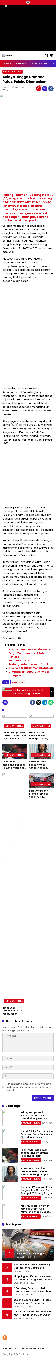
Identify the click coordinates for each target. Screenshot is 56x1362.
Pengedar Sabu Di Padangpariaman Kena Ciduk (29, 662)
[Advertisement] (28, 164)
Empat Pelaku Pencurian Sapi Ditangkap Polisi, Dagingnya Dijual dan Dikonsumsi (41, 735)
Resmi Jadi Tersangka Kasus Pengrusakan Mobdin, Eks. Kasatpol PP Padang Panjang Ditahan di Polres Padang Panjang (14, 1011)
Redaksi (6, 88)
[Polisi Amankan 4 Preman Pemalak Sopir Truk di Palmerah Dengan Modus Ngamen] (41, 780)
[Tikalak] (7, 55)
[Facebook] (32, 702)
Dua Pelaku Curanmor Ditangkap (31, 668)
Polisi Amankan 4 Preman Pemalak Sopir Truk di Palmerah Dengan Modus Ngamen (39, 794)
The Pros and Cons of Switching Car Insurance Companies (32, 1266)
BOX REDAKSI (9, 1348)
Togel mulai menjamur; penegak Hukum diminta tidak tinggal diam (14, 764)
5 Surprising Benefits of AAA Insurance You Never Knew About (33, 1290)
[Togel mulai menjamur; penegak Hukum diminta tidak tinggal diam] (14, 751)
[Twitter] (38, 702)
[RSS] (4, 1337)
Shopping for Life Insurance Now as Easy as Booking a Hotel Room (33, 1278)
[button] (46, 56)
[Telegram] (44, 702)
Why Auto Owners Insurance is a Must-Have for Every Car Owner (32, 1313)
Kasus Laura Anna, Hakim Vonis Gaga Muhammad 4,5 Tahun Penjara (30, 653)
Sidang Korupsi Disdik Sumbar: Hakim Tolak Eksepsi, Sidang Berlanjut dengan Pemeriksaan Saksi (14, 735)
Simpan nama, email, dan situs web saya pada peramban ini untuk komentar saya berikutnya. (29, 1087)
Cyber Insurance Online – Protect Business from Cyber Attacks (33, 1302)
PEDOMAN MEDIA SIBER (33, 1348)
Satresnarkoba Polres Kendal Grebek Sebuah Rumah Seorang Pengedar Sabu (38, 764)
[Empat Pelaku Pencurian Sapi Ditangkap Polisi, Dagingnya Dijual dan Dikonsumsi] (41, 722)
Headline (18, 682)
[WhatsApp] (51, 702)
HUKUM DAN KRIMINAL (12, 72)
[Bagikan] (51, 88)
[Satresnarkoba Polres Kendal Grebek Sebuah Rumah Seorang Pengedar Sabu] (41, 751)
